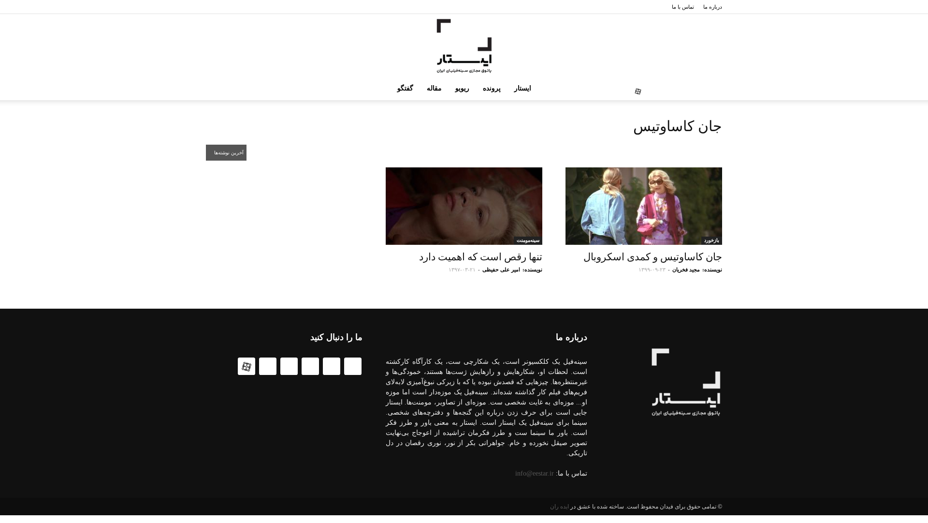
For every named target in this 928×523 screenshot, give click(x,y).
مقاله (434, 88)
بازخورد (711, 240)
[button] (217, 89)
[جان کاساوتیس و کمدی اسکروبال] (644, 206)
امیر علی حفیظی (501, 269)
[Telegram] (684, 89)
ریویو (462, 88)
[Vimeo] (653, 89)
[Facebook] (700, 89)
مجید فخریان (686, 269)
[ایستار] (464, 46)
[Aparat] (638, 89)
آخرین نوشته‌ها (228, 152)
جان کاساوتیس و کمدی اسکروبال (652, 257)
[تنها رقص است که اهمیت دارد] (464, 206)
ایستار (522, 88)
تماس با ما (683, 7)
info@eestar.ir (534, 473)
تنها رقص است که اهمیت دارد (480, 257)
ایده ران (559, 506)
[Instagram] (669, 89)
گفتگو (405, 88)
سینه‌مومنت (528, 240)
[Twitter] (715, 89)
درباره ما (712, 7)
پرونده (492, 88)
